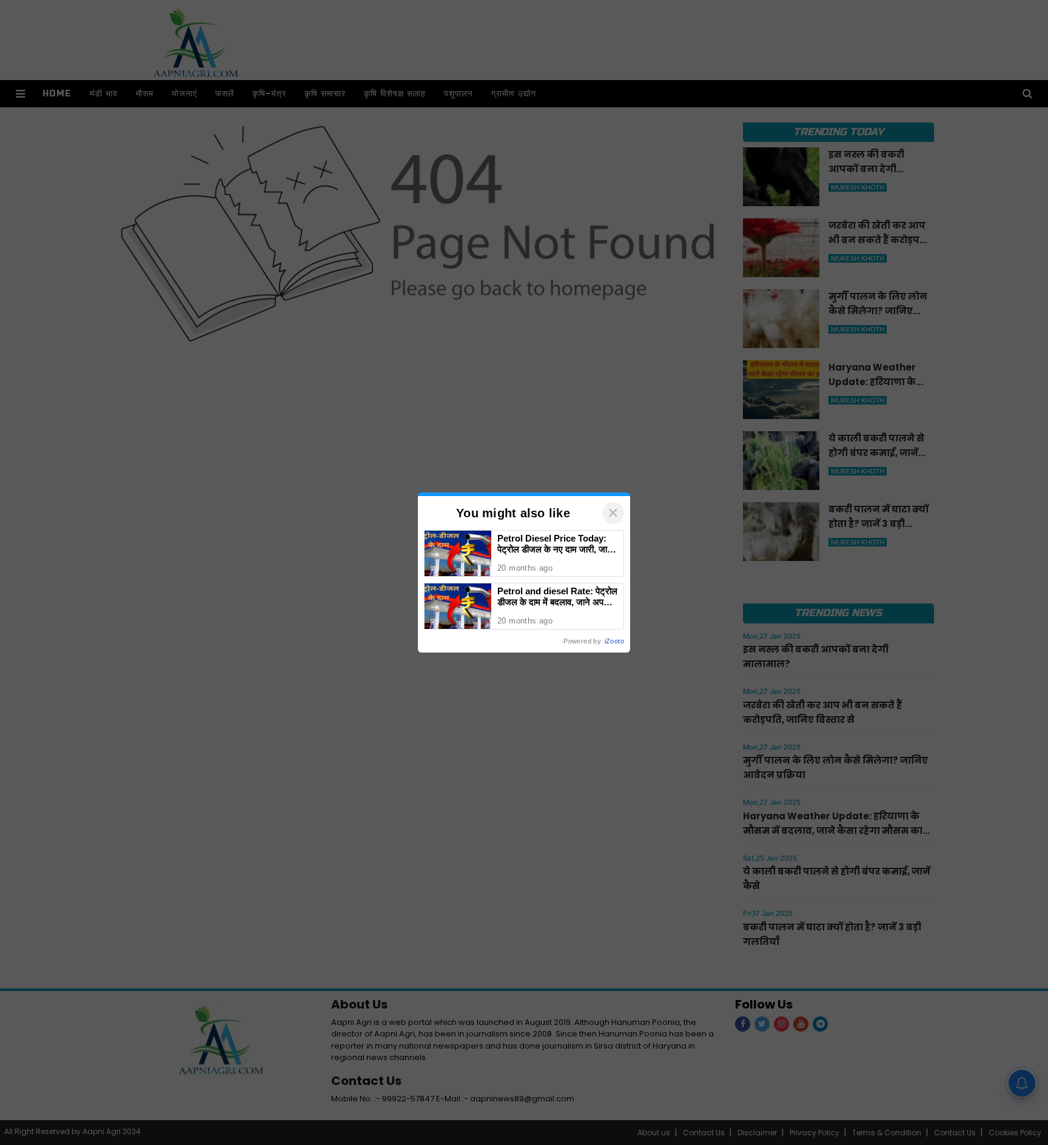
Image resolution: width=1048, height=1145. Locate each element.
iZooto (614, 641)
